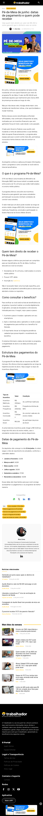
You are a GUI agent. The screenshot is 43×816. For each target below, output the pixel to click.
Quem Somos (9, 746)
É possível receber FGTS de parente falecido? (18, 611)
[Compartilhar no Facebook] (29, 499)
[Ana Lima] (11, 29)
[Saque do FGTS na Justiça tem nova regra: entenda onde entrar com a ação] (8, 678)
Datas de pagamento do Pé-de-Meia (12, 509)
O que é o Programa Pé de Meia (11, 514)
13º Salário (5, 579)
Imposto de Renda (7, 597)
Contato (7, 780)
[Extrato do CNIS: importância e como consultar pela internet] (8, 632)
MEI (17, 693)
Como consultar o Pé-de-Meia (16, 506)
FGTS (17, 681)
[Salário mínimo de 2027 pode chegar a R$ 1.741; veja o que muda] (8, 642)
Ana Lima (17, 29)
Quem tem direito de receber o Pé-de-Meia (14, 517)
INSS (17, 633)
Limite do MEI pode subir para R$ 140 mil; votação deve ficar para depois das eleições (27, 689)
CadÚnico (16, 281)
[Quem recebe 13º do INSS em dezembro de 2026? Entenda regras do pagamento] (8, 654)
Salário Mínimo (20, 646)
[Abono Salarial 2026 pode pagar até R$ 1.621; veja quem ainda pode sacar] (8, 666)
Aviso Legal (8, 769)
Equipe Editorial (9, 750)
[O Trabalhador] (22, 3)
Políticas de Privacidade (13, 762)
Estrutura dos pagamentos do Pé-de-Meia (14, 511)
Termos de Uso (9, 758)
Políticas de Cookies (11, 765)
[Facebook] (3, 789)
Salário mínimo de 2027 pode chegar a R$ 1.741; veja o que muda (26, 642)
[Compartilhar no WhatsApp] (14, 499)
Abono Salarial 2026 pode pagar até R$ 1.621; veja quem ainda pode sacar (27, 665)
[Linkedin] (21, 556)
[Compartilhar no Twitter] (19, 499)
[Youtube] (18, 789)
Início (3, 8)
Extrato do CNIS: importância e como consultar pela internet (26, 630)
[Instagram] (8, 789)
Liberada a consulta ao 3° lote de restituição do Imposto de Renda (18, 594)
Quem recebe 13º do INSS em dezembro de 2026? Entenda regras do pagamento (26, 653)
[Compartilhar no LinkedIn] (24, 499)
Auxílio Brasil (5, 588)
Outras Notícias (11, 8)
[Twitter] (13, 789)
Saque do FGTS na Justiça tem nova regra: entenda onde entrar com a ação (27, 677)
